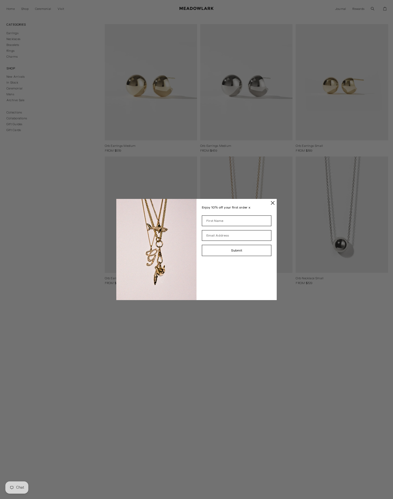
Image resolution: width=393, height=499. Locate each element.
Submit (236, 250)
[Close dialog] (273, 203)
